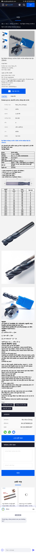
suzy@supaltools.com (9, 1)
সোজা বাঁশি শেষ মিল (7, 408)
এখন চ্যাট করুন (18, 438)
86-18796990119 (29, 1)
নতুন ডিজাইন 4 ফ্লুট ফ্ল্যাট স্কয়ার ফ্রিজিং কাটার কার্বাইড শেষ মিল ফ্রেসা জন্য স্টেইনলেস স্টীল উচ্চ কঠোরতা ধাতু (9, 505)
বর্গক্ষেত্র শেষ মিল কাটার (21, 405)
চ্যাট (31, 5)
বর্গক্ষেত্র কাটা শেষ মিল (7, 405)
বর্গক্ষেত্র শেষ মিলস (14, 24)
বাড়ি (2, 24)
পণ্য (6, 24)
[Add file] (2, 550)
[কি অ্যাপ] (9, 432)
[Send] (33, 550)
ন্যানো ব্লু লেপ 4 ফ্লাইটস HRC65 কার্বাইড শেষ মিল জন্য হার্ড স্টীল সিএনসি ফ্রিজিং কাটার (26, 505)
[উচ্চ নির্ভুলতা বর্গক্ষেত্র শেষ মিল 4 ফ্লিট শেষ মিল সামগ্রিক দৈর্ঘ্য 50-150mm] (22, 44)
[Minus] (33, 509)
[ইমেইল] (13, 432)
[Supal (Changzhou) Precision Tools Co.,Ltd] (9, 5)
